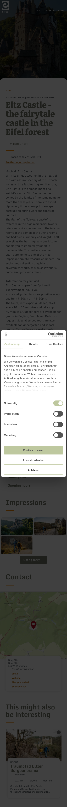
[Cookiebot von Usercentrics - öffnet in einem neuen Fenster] (48, 334)
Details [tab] (33, 344)
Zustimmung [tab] (12, 344)
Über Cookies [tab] (55, 344)
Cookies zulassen (33, 450)
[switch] (58, 414)
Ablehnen (33, 470)
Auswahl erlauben (33, 460)
